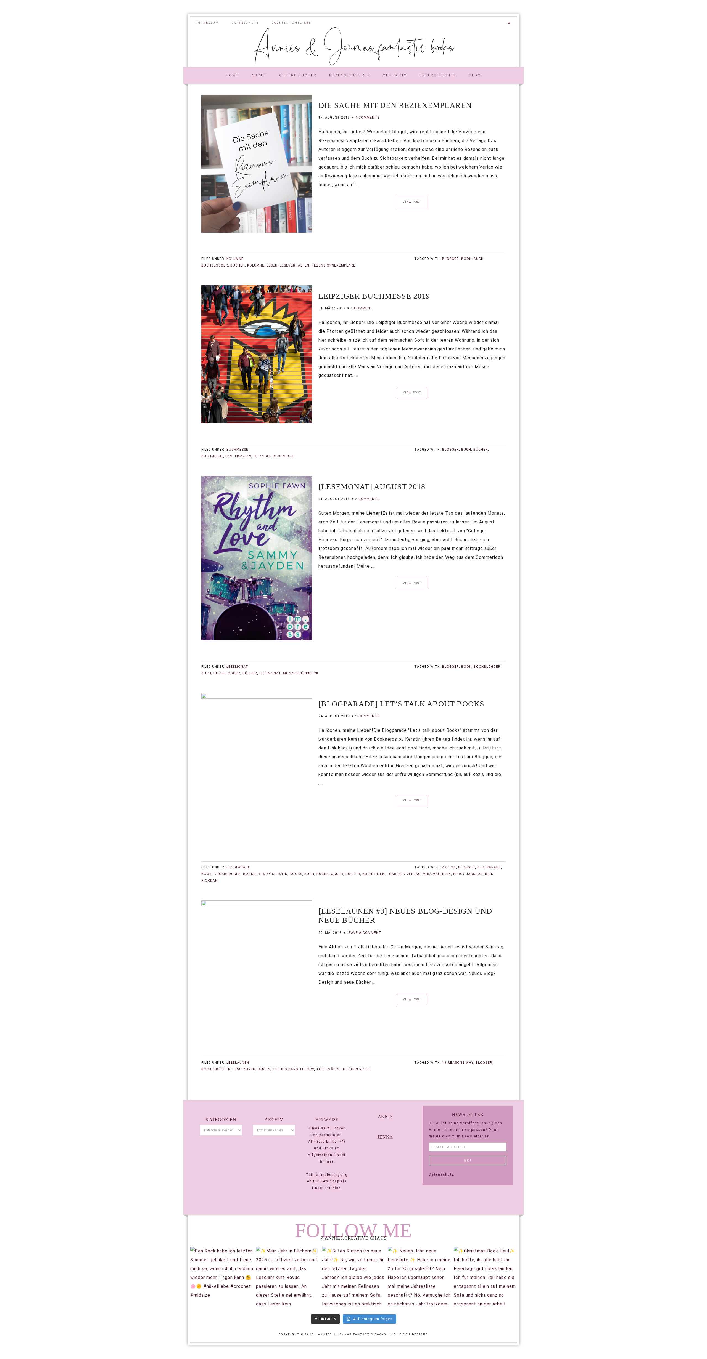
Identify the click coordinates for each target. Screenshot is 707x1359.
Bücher (237, 265)
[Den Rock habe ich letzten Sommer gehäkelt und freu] (221, 1278)
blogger (450, 259)
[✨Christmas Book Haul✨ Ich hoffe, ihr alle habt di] (485, 1278)
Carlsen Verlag (405, 874)
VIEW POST (412, 201)
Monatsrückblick (300, 673)
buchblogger (214, 265)
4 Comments (367, 117)
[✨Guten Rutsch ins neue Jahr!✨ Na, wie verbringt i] (353, 1278)
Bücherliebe (374, 874)
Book (466, 259)
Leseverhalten (294, 265)
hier (330, 1161)
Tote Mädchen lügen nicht (343, 1069)
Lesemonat (237, 667)
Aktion (449, 867)
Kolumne (235, 259)
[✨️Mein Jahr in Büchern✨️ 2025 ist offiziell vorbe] (287, 1278)
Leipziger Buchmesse (274, 456)
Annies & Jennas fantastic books (353, 46)
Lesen (272, 265)
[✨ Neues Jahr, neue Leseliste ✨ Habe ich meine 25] (419, 1278)
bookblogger (487, 667)
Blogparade (238, 867)
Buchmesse (237, 449)
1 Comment (362, 308)
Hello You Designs (409, 1334)
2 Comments (367, 499)
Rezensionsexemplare (333, 265)
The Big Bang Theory (293, 1069)
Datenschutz (441, 1174)
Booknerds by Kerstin (265, 874)
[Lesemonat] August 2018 (371, 486)
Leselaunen (237, 1063)
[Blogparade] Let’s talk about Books (401, 704)
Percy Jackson (468, 874)
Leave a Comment (364, 933)
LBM (229, 456)
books (296, 874)
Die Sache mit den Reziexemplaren (395, 105)
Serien (264, 1069)
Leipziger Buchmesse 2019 (374, 296)
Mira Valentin (437, 874)
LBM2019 (243, 456)
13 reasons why (457, 1063)
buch (479, 259)
